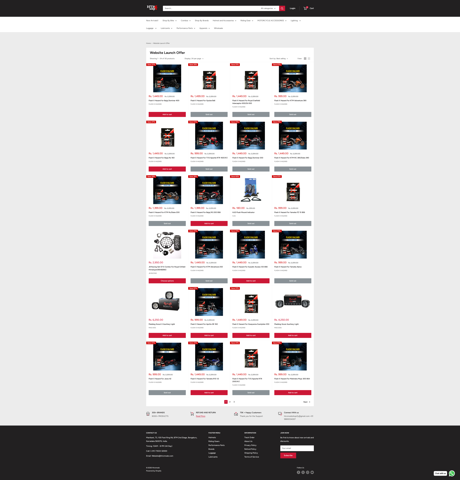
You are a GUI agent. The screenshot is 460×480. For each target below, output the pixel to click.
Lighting (294, 20)
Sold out (209, 114)
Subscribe (288, 455)
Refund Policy (250, 449)
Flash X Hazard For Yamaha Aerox (288, 267)
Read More (200, 416)
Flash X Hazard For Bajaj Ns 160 (162, 158)
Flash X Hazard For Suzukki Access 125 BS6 (250, 267)
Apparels (203, 28)
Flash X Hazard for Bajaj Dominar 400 (164, 100)
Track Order (249, 437)
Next (305, 402)
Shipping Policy (251, 453)
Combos (184, 20)
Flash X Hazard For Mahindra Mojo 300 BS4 (292, 379)
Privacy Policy (250, 445)
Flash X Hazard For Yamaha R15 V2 (205, 379)
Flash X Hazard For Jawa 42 (160, 379)
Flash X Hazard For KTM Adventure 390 (290, 100)
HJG (234, 216)
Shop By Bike (168, 20)
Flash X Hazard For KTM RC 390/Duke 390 (291, 158)
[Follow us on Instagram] (307, 472)
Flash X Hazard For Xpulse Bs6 (203, 100)
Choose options (167, 281)
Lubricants (165, 28)
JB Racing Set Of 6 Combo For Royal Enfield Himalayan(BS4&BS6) (167, 268)
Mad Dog (152, 328)
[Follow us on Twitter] (303, 472)
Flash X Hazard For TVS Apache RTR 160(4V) (209, 158)
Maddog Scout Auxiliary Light (286, 324)
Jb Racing (153, 273)
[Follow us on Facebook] (298, 472)
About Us (248, 441)
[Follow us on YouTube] (312, 472)
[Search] (282, 8)
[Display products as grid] (305, 58)
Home (148, 43)
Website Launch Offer (161, 43)
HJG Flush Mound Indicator (243, 212)
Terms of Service (251, 457)
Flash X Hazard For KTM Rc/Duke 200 (164, 212)
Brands (211, 449)
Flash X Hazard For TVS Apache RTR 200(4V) (247, 380)
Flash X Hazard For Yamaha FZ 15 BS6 (289, 212)
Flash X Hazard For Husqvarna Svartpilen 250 (250, 324)
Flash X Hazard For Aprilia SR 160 (204, 324)
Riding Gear (246, 20)
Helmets (212, 437)
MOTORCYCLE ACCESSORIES (270, 20)
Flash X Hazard (155, 104)
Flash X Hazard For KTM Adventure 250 (207, 267)
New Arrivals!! (152, 20)
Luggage (150, 28)
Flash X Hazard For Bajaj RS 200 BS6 (206, 212)
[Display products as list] (309, 58)
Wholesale (218, 28)
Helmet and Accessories (223, 20)
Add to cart (167, 114)
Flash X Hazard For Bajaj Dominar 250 (247, 158)
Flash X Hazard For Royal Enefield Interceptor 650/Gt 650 (246, 101)
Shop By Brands (202, 20)
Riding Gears (213, 441)
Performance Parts (185, 28)
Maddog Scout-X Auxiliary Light (162, 324)
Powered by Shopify (153, 471)
